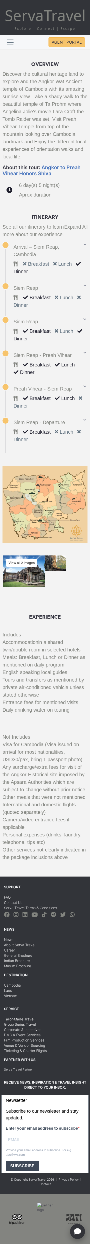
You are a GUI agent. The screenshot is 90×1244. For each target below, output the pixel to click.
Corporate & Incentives (22, 1029)
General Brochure (18, 955)
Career (9, 950)
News (8, 939)
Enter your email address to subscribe (42, 1128)
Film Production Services (24, 1040)
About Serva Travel (19, 945)
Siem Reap (26, 288)
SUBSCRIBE (22, 1166)
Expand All (76, 227)
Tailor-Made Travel (19, 1019)
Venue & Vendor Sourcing (24, 1045)
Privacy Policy (68, 1179)
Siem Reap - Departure (39, 422)
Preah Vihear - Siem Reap (43, 389)
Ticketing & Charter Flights (25, 1050)
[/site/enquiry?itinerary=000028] (77, 1231)
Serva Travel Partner (18, 1069)
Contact (45, 1184)
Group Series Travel (20, 1024)
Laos (8, 990)
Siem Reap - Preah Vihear (43, 355)
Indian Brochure (17, 961)
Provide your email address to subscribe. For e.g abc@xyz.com (38, 1153)
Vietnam (10, 996)
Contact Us (13, 902)
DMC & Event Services (22, 1035)
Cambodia (12, 985)
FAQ (7, 897)
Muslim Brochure (17, 966)
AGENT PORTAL (67, 42)
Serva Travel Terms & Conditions (30, 908)
